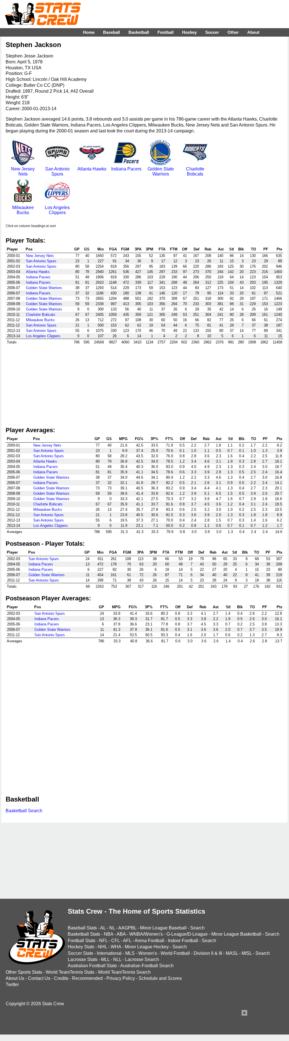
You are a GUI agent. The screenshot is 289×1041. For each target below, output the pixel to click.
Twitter (12, 984)
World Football (175, 953)
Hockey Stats (81, 946)
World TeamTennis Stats (70, 972)
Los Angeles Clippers (57, 210)
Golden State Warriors (161, 171)
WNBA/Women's (146, 934)
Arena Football (149, 940)
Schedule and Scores (160, 978)
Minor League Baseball (163, 927)
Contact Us (39, 978)
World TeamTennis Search (124, 972)
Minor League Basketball (236, 934)
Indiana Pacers (126, 169)
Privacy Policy (120, 978)
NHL (102, 946)
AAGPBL (127, 927)
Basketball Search (24, 810)
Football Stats (81, 940)
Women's (147, 953)
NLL (117, 959)
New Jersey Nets (23, 171)
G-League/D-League (187, 934)
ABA (121, 934)
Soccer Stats (80, 953)
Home (89, 32)
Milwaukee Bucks (23, 210)
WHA (116, 946)
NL (112, 927)
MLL (105, 959)
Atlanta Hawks (91, 169)
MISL (247, 953)
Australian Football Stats (92, 965)
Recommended (87, 978)
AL (103, 927)
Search (197, 927)
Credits (61, 978)
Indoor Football (183, 940)
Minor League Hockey (147, 946)
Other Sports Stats (24, 972)
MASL (232, 953)
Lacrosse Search (142, 959)
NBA (108, 934)
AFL (127, 940)
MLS (130, 953)
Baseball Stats (82, 927)
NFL (103, 940)
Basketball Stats (84, 934)
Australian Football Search (147, 965)
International (109, 953)
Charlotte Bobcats (195, 171)
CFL (115, 940)
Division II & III (208, 953)
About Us (15, 978)
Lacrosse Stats (82, 959)
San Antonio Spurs (57, 171)
